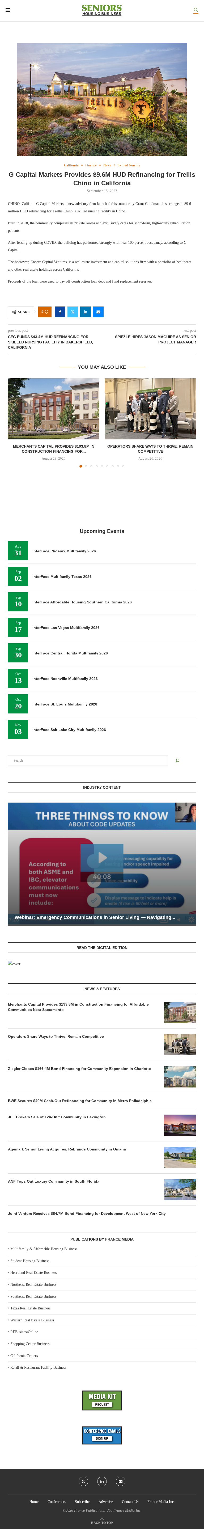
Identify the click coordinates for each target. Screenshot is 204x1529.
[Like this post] (46, 311)
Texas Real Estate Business (30, 1308)
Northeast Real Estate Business (33, 1285)
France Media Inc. (161, 1502)
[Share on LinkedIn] (85, 311)
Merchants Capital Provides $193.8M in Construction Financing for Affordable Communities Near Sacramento (78, 1007)
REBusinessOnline (24, 1332)
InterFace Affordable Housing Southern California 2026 (82, 602)
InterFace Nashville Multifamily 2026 (65, 679)
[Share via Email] (98, 311)
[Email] (120, 1481)
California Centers (24, 1356)
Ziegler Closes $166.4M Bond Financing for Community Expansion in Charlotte (79, 1068)
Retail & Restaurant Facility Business (38, 1368)
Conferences (57, 1502)
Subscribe (82, 1502)
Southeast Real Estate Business (33, 1297)
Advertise (106, 1502)
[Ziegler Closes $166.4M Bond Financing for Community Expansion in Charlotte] (180, 1076)
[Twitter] (83, 1481)
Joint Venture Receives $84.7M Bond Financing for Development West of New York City (87, 1213)
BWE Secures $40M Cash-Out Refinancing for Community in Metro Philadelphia (80, 1101)
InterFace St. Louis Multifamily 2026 (64, 704)
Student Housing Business (29, 1261)
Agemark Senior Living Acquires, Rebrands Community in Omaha (67, 1149)
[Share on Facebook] (60, 311)
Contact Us (130, 1502)
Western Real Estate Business (32, 1320)
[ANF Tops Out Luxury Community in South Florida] (180, 1189)
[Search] (195, 11)
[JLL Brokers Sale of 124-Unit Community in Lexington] (180, 1125)
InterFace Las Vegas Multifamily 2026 (66, 627)
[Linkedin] (102, 1481)
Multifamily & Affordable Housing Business (43, 1249)
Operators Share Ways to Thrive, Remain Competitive (56, 1036)
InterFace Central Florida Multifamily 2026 (70, 653)
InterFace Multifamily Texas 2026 (62, 576)
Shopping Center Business (29, 1344)
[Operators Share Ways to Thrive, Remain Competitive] (150, 408)
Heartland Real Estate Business (33, 1273)
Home (34, 1502)
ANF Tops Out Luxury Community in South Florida (53, 1181)
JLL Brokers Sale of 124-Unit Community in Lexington (57, 1117)
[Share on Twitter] (72, 311)
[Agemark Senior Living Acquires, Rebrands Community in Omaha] (180, 1157)
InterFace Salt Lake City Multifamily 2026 (69, 730)
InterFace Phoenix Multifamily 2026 (64, 551)
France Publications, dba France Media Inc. (108, 1511)
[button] (15, 422)
